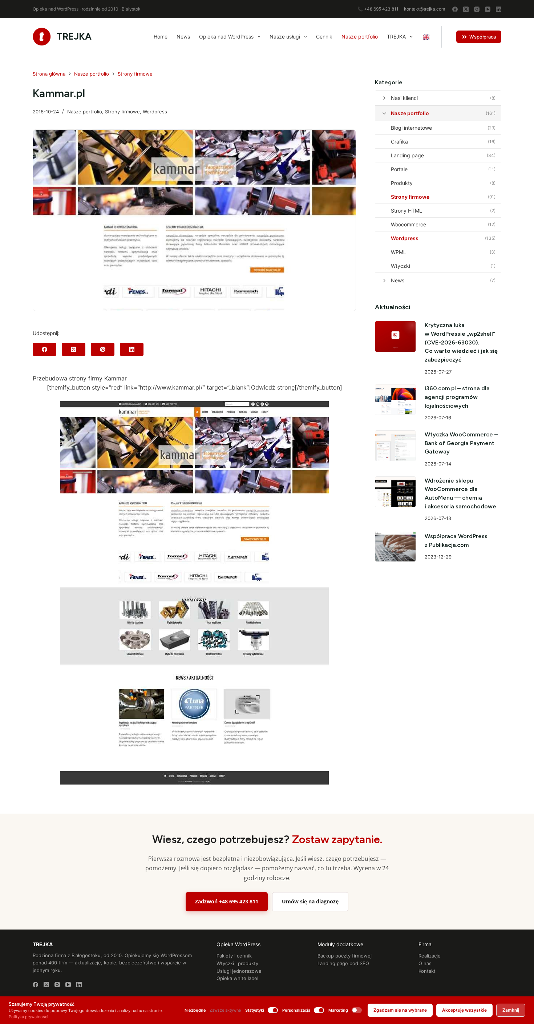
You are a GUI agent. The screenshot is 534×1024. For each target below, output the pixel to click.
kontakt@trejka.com (424, 9)
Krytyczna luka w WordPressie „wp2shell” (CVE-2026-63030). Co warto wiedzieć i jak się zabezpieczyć (461, 342)
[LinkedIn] (498, 9)
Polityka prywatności (28, 1016)
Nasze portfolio (359, 36)
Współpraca (482, 37)
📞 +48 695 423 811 (378, 9)
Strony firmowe (122, 111)
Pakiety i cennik (234, 956)
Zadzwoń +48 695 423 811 (226, 901)
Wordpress (155, 111)
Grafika (399, 141)
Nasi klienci (404, 98)
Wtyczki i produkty (237, 963)
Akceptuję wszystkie (464, 1010)
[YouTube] (487, 9)
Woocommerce (408, 224)
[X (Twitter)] (466, 9)
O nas (425, 963)
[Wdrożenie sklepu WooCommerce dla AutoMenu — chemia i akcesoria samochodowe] (395, 491)
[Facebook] (455, 9)
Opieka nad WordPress (226, 36)
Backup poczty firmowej (344, 956)
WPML (398, 252)
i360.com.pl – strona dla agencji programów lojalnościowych (457, 397)
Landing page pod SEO (343, 963)
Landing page (407, 155)
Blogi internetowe (411, 128)
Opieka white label (237, 978)
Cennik (324, 36)
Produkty (402, 183)
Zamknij (510, 1010)
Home (160, 36)
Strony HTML (406, 210)
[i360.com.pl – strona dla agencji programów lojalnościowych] (395, 399)
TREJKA (74, 36)
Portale (399, 169)
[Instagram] (477, 9)
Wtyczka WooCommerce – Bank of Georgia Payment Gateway (461, 443)
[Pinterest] (102, 349)
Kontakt (427, 971)
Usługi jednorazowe (239, 971)
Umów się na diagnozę (310, 901)
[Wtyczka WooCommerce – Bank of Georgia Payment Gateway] (395, 445)
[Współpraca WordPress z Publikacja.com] (395, 546)
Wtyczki (400, 266)
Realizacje (429, 956)
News (183, 36)
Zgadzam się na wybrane (400, 1010)
